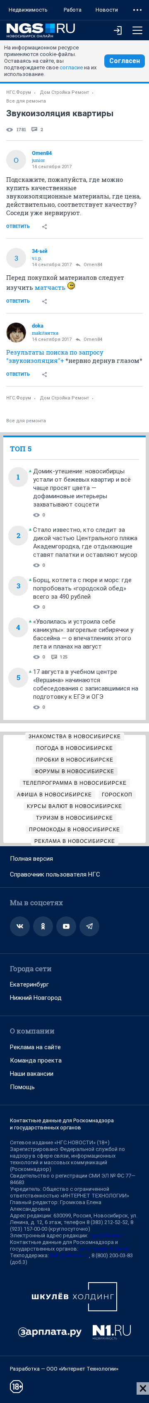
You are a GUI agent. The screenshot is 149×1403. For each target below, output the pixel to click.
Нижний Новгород (36, 997)
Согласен (124, 61)
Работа (73, 10)
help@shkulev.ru (69, 1255)
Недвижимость (28, 10)
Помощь (22, 1087)
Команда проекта (36, 1060)
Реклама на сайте (35, 1047)
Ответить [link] (18, 226)
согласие (71, 67)
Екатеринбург (29, 984)
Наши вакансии (31, 1073)
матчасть (50, 287)
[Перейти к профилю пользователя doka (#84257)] (16, 333)
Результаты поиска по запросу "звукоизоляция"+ (54, 356)
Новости (107, 10)
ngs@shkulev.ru (108, 1235)
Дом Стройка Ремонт (64, 92)
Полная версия (31, 858)
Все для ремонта (26, 101)
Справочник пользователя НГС (55, 874)
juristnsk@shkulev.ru (103, 1249)
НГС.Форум (18, 92)
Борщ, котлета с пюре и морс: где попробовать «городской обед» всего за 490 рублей (82, 588)
